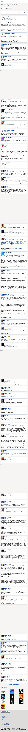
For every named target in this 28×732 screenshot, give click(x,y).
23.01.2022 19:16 (7, 518)
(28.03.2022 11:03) (7, 36)
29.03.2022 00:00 (7, 18)
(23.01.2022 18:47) (7, 539)
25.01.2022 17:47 (7, 401)
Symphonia (3, 243)
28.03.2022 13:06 (7, 65)
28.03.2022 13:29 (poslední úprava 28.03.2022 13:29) (14, 57)
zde (9, 390)
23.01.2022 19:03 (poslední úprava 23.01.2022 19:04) (14, 538)
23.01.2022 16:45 (7, 589)
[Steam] (2, 712)
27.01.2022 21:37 (7, 345)
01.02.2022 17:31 (7, 321)
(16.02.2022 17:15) (6, 173)
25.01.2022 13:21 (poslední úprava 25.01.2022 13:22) (14, 417)
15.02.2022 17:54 (7, 187)
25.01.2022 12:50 (7, 459)
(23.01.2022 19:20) (7, 504)
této (6, 165)
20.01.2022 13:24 (7, 657)
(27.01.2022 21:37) (7, 339)
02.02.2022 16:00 (7, 254)
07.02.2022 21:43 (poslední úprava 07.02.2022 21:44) (14, 232)
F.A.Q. (3, 718)
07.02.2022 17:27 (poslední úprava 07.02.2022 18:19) (14, 239)
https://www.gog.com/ (18, 243)
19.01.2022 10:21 (7, 677)
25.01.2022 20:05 (7, 388)
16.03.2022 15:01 (7, 164)
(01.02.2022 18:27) (7, 273)
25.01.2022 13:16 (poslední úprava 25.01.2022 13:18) (14, 436)
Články (3, 715)
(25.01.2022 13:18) (7, 418)
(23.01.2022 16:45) (7, 567)
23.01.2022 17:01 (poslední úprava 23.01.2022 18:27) (14, 565)
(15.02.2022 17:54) (6, 180)
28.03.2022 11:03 (7, 111)
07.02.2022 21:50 (7, 226)
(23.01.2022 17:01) (7, 553)
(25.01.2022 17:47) (7, 396)
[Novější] (2, 8)
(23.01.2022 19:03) (7, 438)
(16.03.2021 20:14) (17, 330)
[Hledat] (22, 1)
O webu (3, 713)
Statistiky (4, 716)
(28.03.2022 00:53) (7, 133)
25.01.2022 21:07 (7, 381)
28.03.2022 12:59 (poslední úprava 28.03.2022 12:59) (14, 101)
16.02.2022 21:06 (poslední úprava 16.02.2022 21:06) (14, 171)
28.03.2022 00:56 (7, 131)
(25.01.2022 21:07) (18, 339)
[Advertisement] (14, 84)
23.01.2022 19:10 (7, 528)
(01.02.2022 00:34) (7, 323)
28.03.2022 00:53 (7, 139)
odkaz (14, 396)
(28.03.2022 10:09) (6, 112)
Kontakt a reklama (5, 724)
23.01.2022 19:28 (7, 502)
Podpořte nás (5, 722)
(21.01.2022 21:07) (7, 638)
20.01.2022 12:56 (7, 664)
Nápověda (4, 719)
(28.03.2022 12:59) (7, 66)
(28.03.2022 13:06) (7, 59)
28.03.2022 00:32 (7, 146)
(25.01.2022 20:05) (7, 346)
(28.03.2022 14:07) (7, 19)
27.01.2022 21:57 (7, 337)
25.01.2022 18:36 (7, 394)
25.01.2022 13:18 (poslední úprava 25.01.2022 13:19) (14, 425)
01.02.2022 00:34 (7, 329)
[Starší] (11, 8)
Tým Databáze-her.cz (10, 727)
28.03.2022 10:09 (7, 123)
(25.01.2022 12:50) (7, 453)
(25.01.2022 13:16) (6, 411)
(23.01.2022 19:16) (7, 511)
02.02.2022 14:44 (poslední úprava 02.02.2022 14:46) (14, 272)
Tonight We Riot (13, 248)
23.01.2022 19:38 (7, 495)
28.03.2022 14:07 (7, 45)
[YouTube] (9, 712)
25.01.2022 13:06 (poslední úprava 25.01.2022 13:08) (14, 452)
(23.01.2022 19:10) (18, 438)
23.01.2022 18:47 (7, 551)
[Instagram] (6, 712)
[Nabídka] (26, 1)
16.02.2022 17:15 (7, 179)
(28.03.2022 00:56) (8, 124)
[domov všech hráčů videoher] (2, 1)
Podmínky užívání (5, 723)
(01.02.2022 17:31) (6, 297)
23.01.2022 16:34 (7, 598)
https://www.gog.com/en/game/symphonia (12, 242)
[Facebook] (4, 712)
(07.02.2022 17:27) (7, 233)
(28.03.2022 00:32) (8, 117)
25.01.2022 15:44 (7, 409)
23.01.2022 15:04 (7, 636)
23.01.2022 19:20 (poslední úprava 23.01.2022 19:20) (14, 510)
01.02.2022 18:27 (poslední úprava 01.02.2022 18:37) (14, 295)
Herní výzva (4, 717)
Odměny (3, 721)
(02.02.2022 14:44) (6, 255)
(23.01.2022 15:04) (7, 599)
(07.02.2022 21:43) (7, 227)
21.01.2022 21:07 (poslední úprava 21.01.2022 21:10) (14, 643)
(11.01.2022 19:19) (6, 679)
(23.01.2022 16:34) (7, 591)
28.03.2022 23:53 (7, 35)
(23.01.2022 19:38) (7, 460)
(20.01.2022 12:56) (7, 658)
